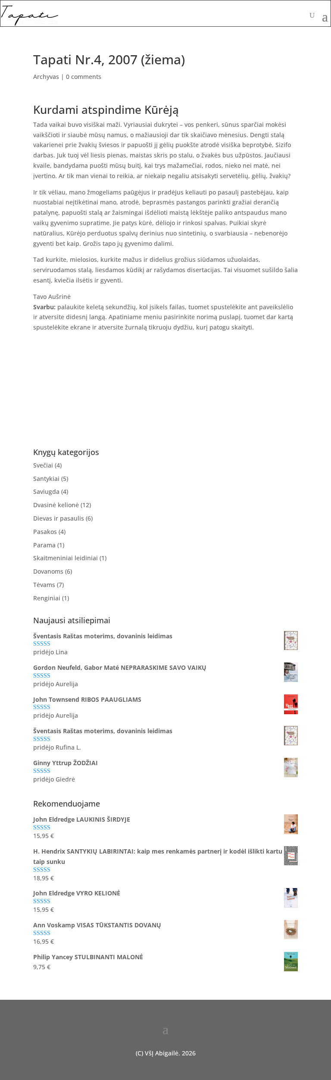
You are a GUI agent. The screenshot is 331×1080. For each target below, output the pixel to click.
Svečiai (43, 465)
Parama (44, 545)
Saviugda (46, 491)
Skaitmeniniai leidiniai (65, 558)
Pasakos (45, 531)
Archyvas (46, 76)
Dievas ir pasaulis (58, 518)
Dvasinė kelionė (56, 505)
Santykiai (46, 478)
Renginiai (46, 598)
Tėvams (44, 585)
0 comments (83, 76)
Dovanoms (48, 571)
